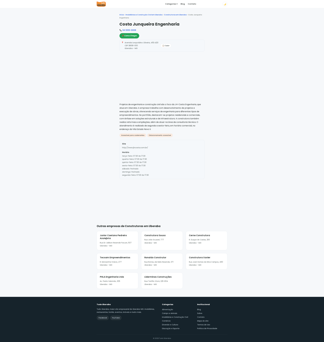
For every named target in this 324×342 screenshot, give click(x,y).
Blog (183, 4)
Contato (192, 4)
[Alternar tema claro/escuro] (224, 4)
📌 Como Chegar (129, 36)
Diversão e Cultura (170, 325)
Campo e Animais (169, 313)
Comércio (166, 321)
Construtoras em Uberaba (175, 15)
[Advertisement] (162, 198)
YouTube (116, 318)
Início (121, 15)
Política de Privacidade (207, 328)
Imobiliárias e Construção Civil (175, 317)
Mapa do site (202, 321)
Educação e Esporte (170, 328)
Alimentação (167, 309)
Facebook (103, 318)
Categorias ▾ (171, 4)
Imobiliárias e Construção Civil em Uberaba (144, 15)
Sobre (199, 313)
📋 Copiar (165, 46)
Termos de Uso (203, 325)
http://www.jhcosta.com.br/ (135, 147)
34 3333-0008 (129, 30)
